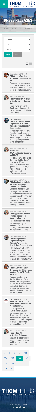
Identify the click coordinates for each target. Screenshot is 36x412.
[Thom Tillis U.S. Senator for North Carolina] (22, 4)
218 (5, 368)
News (14, 28)
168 (5, 363)
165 (12, 358)
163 (25, 353)
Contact (17, 404)
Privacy (24, 404)
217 (25, 363)
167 (26, 358)
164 (5, 358)
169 (12, 363)
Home (6, 28)
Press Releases (26, 28)
